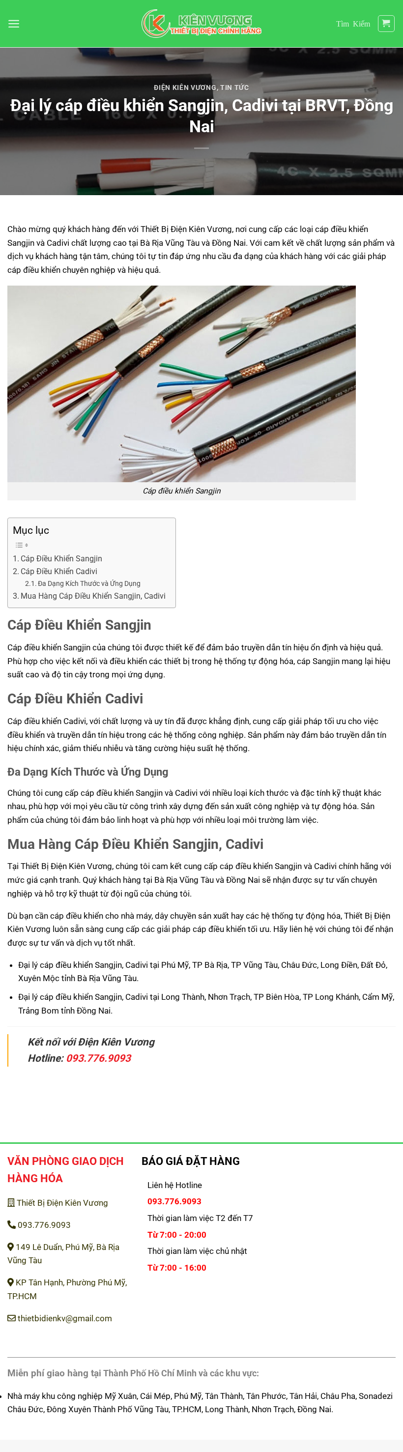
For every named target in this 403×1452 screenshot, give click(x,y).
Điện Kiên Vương (185, 87)
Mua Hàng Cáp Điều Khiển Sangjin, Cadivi (93, 596)
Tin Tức (234, 87)
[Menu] (13, 23)
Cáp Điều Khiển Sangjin (61, 558)
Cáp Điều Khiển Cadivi (59, 571)
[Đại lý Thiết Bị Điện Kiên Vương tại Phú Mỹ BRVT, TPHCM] (202, 23)
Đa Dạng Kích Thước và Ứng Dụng (89, 583)
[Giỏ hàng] (386, 23)
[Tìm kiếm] (353, 23)
